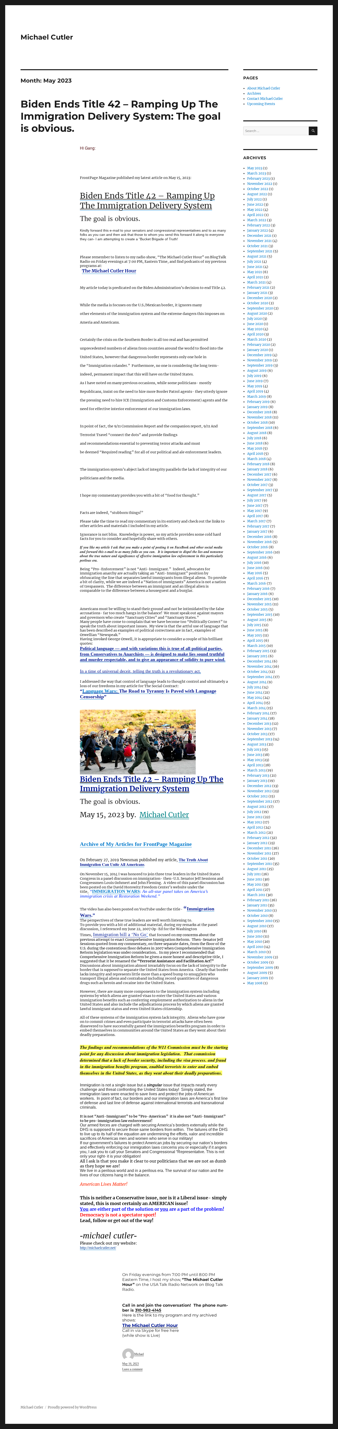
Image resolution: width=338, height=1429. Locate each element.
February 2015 (258, 651)
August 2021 (256, 256)
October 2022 (257, 189)
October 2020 (257, 303)
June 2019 (255, 381)
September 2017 (259, 490)
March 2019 (256, 397)
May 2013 (254, 760)
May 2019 (254, 386)
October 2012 (257, 796)
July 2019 (254, 376)
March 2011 (256, 895)
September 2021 (259, 251)
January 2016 (257, 594)
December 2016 (259, 537)
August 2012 (256, 807)
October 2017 (257, 485)
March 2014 (256, 708)
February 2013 (258, 775)
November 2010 (259, 910)
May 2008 (255, 983)
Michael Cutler (47, 37)
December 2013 (259, 724)
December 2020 (259, 298)
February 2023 (258, 178)
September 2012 (259, 801)
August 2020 (257, 313)
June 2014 (255, 692)
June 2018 (255, 443)
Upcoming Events (261, 104)
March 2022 (256, 220)
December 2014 (259, 661)
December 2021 (259, 236)
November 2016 (259, 542)
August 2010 (256, 926)
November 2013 (259, 729)
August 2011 (256, 869)
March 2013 (256, 770)
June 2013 (254, 755)
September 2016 (260, 552)
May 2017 (254, 511)
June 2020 (255, 324)
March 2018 (256, 459)
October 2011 (257, 859)
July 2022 (254, 199)
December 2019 (259, 355)
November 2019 (259, 360)
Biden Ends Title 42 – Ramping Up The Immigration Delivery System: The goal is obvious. (121, 116)
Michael (139, 1354)
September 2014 (259, 677)
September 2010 (259, 921)
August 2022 (257, 194)
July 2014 (254, 687)
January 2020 (257, 350)
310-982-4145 (148, 1310)
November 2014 (259, 666)
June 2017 (255, 506)
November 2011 (259, 853)
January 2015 (257, 656)
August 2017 (256, 495)
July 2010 (254, 931)
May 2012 (254, 822)
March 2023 (256, 173)
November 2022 (259, 184)
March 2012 (256, 833)
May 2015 (254, 635)
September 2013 (259, 739)
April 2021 (255, 277)
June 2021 (255, 267)
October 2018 (257, 422)
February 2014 (258, 713)
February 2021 (258, 288)
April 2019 (255, 391)
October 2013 (257, 734)
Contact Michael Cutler (265, 99)
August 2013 (256, 744)
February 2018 (258, 464)
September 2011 (259, 864)
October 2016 (257, 547)
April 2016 (255, 578)
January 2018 (257, 469)
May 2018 (254, 448)
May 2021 (254, 272)
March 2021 (256, 282)
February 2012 (258, 838)
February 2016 (258, 589)
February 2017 (258, 526)
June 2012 (255, 817)
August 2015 (256, 620)
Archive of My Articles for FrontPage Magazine (136, 844)
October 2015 (257, 609)
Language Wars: (100, 691)
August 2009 (257, 973)
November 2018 (259, 417)
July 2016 (254, 563)
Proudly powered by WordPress (72, 1407)
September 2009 (260, 968)
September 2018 (259, 428)
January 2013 (257, 781)
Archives (254, 93)
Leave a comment (132, 1369)
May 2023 (254, 168)
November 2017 (259, 480)
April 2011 (255, 890)
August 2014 (256, 682)
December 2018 (259, 412)
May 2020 (255, 329)
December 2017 (259, 474)
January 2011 (257, 905)
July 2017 (254, 500)
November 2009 (259, 957)
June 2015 (255, 630)
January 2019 (257, 407)
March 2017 (256, 521)
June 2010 (255, 936)
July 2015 (254, 625)
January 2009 (257, 978)
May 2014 (254, 698)
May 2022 (255, 210)
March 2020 (256, 339)
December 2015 (259, 599)
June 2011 (254, 879)
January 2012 (257, 843)
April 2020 (255, 334)
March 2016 (256, 583)
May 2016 (254, 573)
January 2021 (257, 293)
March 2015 (256, 646)
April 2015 (255, 640)
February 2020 (258, 345)
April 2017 (255, 516)
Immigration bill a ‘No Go (119, 934)
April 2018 (255, 454)
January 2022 (257, 230)
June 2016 (255, 568)
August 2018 (256, 433)
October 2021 (257, 246)
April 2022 (255, 215)
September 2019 (260, 365)
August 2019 (257, 371)
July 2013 (254, 749)
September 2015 (259, 615)
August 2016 (257, 557)
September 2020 (260, 308)
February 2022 (258, 225)
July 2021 (254, 262)
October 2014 (257, 672)
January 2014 (257, 718)
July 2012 (254, 812)
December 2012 (259, 786)
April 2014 (255, 703)
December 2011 (259, 848)
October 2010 (257, 916)
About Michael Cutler (263, 88)
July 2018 (254, 438)
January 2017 (257, 531)
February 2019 (258, 402)
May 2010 (254, 942)
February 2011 (258, 900)
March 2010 (256, 952)
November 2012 (259, 791)
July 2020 (254, 319)
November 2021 (259, 241)
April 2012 (255, 827)
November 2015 (259, 604)
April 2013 (255, 765)
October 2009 (257, 962)
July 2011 (254, 874)
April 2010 (255, 947)
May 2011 (254, 884)
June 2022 (255, 204)
